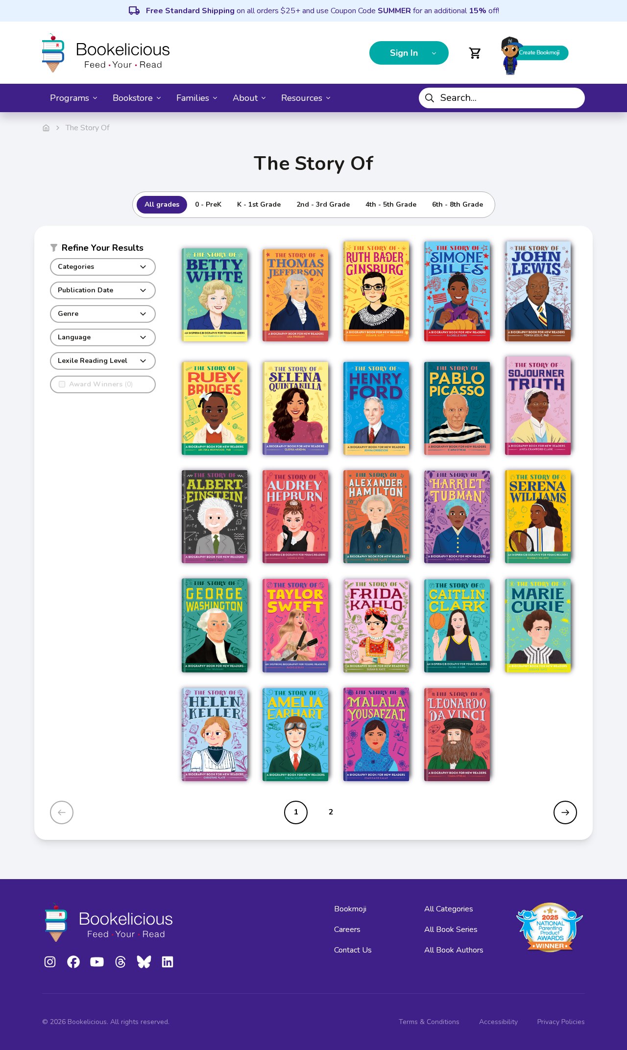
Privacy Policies (561, 1021)
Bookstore (133, 98)
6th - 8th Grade (457, 204)
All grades (162, 204)
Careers (347, 929)
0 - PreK (208, 204)
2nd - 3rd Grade (323, 204)
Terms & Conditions (429, 1021)
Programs (69, 98)
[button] (103, 249)
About (245, 98)
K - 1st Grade (259, 204)
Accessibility (498, 1021)
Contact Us (353, 950)
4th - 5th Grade (390, 204)
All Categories (448, 909)
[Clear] (573, 98)
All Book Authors (453, 950)
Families (192, 98)
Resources (301, 98)
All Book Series (451, 929)
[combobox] (502, 98)
